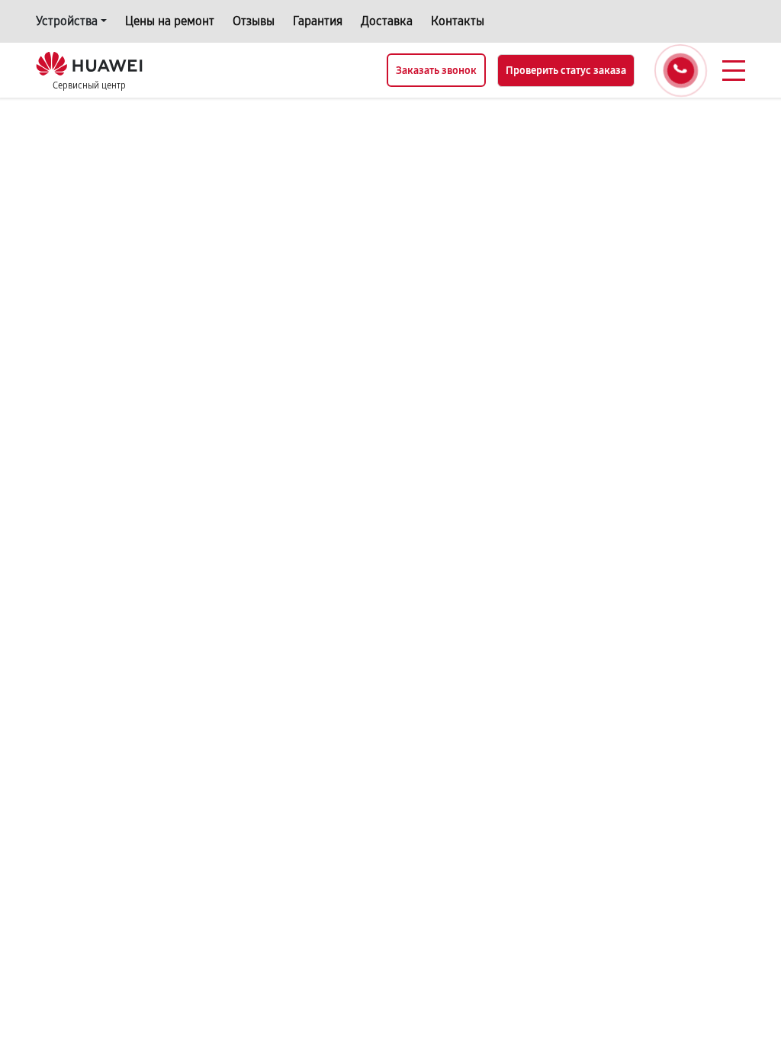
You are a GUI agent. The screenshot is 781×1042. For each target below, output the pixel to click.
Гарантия (317, 21)
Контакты (457, 21)
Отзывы (254, 21)
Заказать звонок (436, 70)
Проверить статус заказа (566, 70)
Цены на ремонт (169, 21)
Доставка (387, 21)
